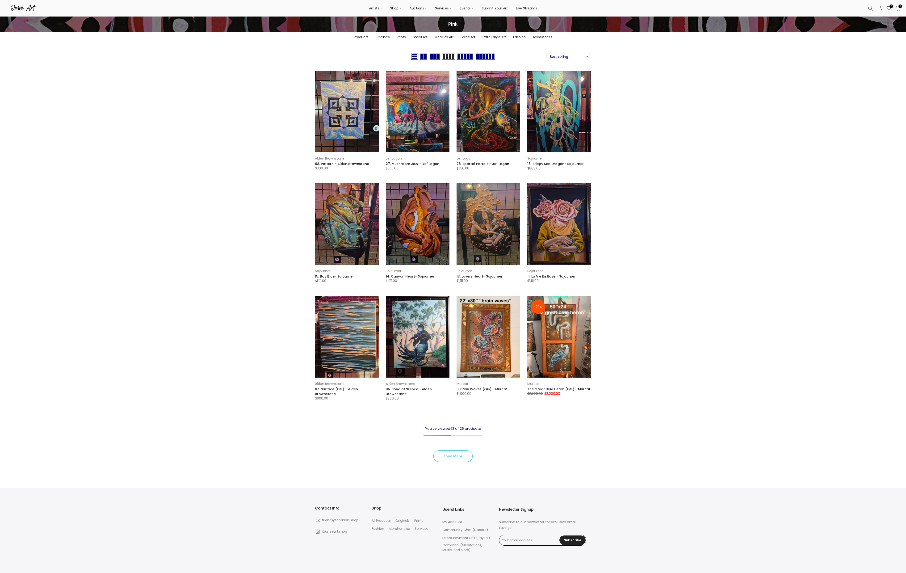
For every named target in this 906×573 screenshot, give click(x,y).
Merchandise (399, 529)
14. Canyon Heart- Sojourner (410, 276)
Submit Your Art (495, 8)
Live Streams (526, 8)
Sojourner (535, 158)
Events (465, 8)
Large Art (468, 37)
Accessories (542, 37)
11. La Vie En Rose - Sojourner (551, 276)
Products (361, 37)
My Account (452, 522)
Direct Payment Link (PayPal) (466, 538)
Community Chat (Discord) (465, 530)
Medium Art (444, 37)
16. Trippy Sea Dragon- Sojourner (555, 163)
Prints (401, 37)
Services (442, 8)
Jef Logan (394, 158)
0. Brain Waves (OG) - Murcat (482, 389)
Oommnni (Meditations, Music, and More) (462, 547)
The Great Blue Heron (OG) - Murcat (558, 389)
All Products (381, 520)
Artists (374, 8)
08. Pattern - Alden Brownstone (342, 163)
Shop (394, 8)
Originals (383, 37)
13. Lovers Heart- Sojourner (480, 276)
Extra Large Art (494, 37)
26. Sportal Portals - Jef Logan (483, 163)
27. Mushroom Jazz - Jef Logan (412, 163)
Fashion (519, 37)
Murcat (462, 383)
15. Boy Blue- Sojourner (334, 276)
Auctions (417, 8)
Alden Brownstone (329, 158)
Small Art (420, 37)
